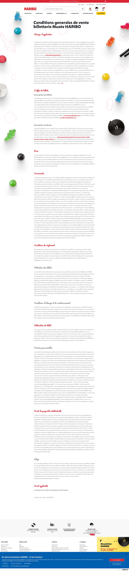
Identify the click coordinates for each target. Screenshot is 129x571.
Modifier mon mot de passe (6, 548)
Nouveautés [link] (27, 13)
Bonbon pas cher (83, 551)
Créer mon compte (5, 545)
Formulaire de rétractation (24, 551)
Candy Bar (82, 548)
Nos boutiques (55, 545)
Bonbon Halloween (83, 546)
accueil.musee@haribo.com (72, 115)
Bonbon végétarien (83, 549)
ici (62, 83)
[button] (90, 9)
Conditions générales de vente (25, 549)
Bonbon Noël (82, 545)
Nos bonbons (54, 546)
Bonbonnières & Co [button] (61, 13)
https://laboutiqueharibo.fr (53, 55)
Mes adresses (3, 549)
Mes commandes (4, 551)
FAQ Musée (21, 546)
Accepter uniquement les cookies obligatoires (117, 563)
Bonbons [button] (49, 13)
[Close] (105, 1)
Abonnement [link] (101, 13)
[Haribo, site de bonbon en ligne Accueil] (30, 8)
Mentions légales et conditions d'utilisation (60, 548)
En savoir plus (5, 566)
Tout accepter (117, 560)
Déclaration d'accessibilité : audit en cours (60, 549)
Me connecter (4, 546)
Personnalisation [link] (88, 13)
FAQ (20, 545)
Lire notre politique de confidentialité (20, 566)
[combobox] (64, 9)
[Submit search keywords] (82, 8)
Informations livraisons (23, 548)
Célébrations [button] (75, 13)
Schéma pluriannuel (56, 551)
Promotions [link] (39, 13)
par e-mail (92, 534)
